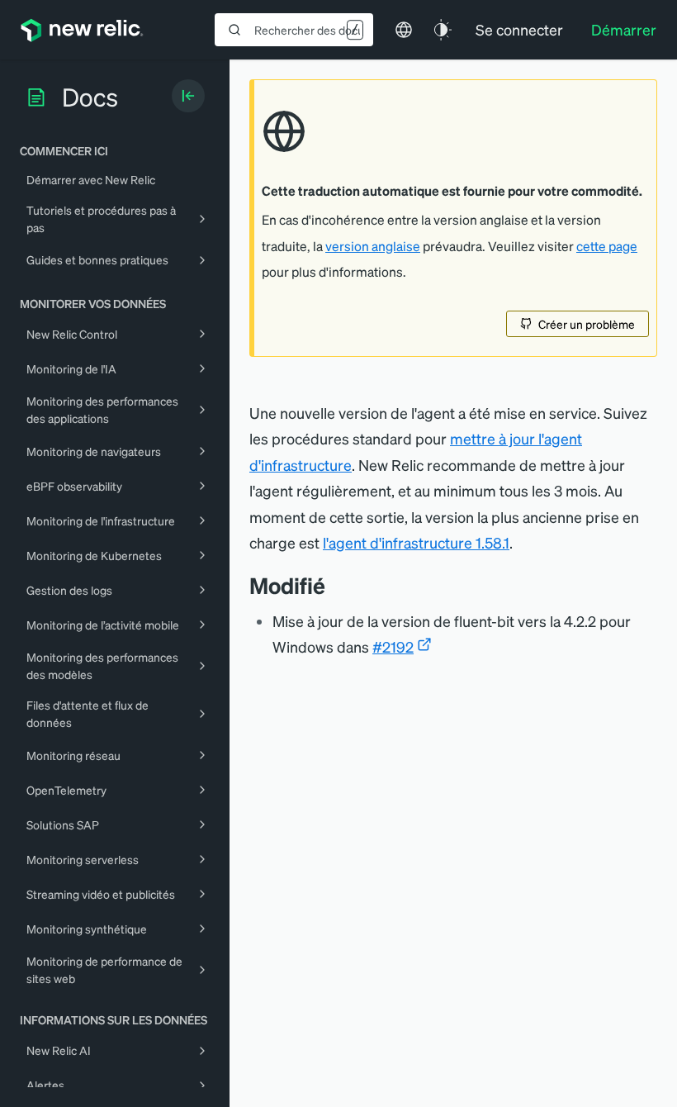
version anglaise (372, 246)
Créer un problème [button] (586, 323)
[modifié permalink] (333, 585)
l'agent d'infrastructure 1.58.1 (416, 542)
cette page (606, 246)
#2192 (393, 646)
